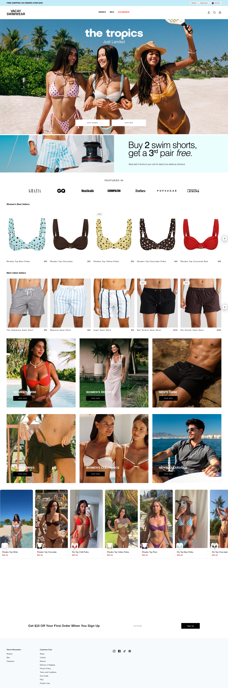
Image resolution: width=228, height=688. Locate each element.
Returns (194, 3)
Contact (43, 658)
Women (9, 654)
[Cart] (220, 12)
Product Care (45, 683)
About (42, 654)
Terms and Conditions (48, 672)
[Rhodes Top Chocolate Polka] (157, 234)
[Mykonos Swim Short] (70, 303)
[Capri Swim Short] (114, 303)
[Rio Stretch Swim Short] (200, 303)
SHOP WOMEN (92, 122)
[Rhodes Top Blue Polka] (27, 234)
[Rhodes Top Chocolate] (70, 234)
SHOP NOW (22, 398)
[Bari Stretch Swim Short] (157, 303)
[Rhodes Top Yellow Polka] (114, 234)
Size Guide (44, 676)
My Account (204, 3)
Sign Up (190, 626)
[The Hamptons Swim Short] (27, 303)
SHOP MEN (129, 122)
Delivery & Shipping (47, 665)
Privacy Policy (45, 669)
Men (8, 658)
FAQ (41, 680)
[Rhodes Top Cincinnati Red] (200, 234)
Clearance (10, 661)
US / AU (217, 3)
